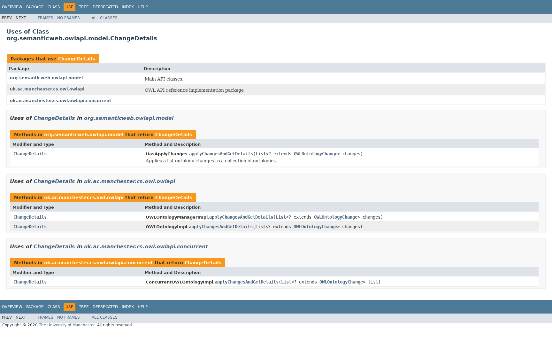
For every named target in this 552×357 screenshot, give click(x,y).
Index (128, 7)
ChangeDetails (76, 58)
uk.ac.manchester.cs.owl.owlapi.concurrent (60, 100)
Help (143, 7)
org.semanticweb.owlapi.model (46, 77)
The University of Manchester (67, 325)
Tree (84, 7)
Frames (45, 18)
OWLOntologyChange (315, 153)
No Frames (68, 18)
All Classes (105, 18)
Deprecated (105, 7)
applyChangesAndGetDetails (221, 153)
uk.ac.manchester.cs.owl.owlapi (47, 89)
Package (35, 7)
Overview (12, 7)
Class (54, 7)
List (261, 153)
